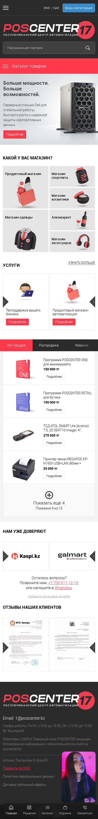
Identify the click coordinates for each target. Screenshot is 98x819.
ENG (47, 8)
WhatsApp (63, 588)
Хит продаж (16, 345)
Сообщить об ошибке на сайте (49, 596)
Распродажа (49, 345)
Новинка (81, 345)
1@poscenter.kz (30, 718)
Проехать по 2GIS (16, 768)
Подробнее (14, 134)
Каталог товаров (28, 66)
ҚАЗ (56, 8)
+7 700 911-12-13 (63, 583)
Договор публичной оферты (24, 785)
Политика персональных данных (28, 776)
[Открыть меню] (6, 8)
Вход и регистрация (79, 8)
